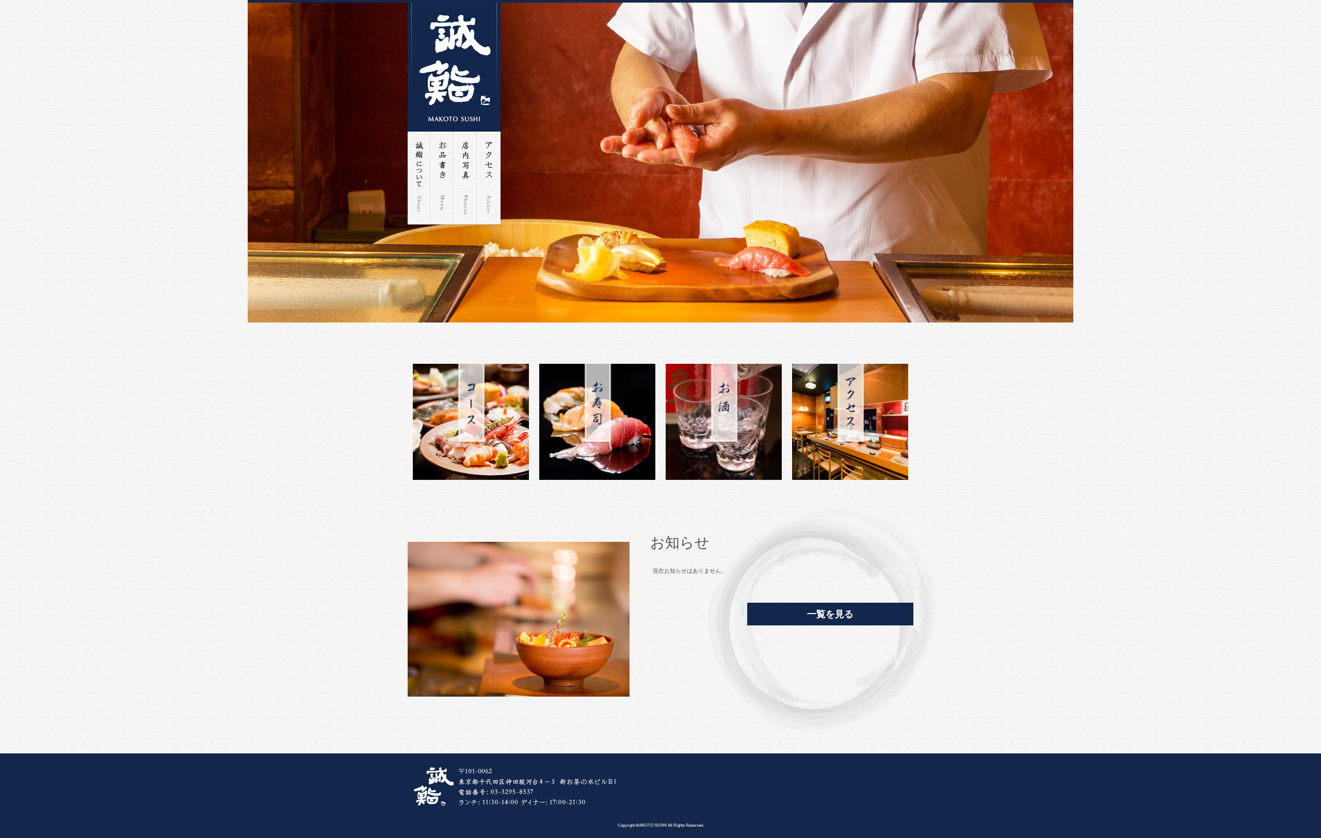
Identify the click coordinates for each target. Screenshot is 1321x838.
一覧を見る (830, 614)
